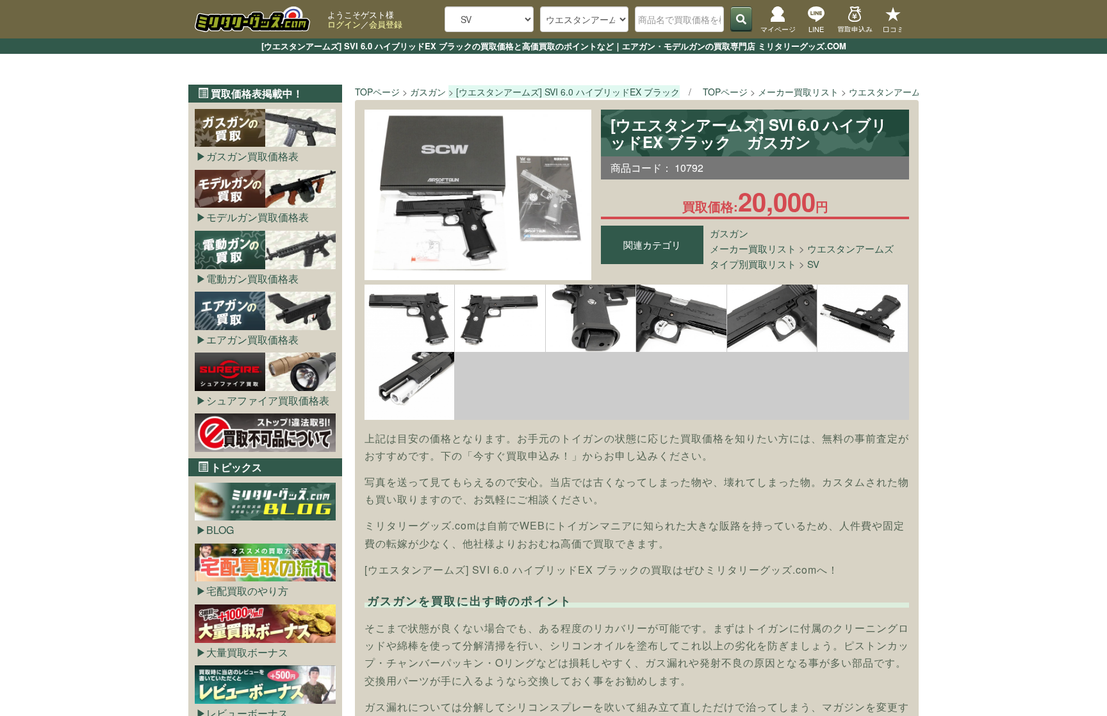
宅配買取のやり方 (247, 590)
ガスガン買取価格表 (252, 156)
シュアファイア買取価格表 (267, 400)
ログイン (344, 24)
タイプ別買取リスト (753, 264)
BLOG (220, 529)
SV (813, 264)
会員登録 (385, 24)
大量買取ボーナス (247, 652)
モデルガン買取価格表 (257, 217)
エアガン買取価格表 (252, 339)
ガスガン (729, 233)
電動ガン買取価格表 (252, 278)
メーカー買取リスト (753, 248)
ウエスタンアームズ (850, 248)
